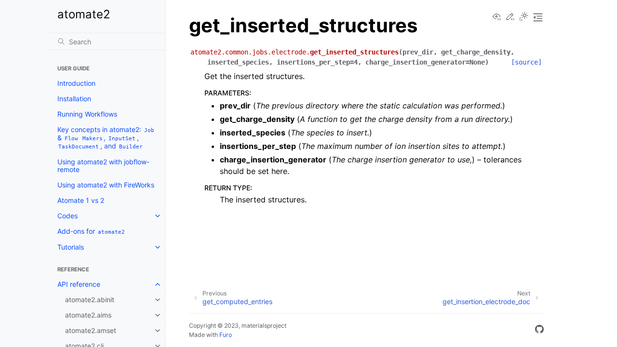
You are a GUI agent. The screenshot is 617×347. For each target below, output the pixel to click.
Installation (74, 98)
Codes (67, 216)
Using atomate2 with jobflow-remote (103, 166)
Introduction (76, 83)
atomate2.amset (90, 330)
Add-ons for (91, 231)
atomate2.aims (88, 315)
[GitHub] (539, 330)
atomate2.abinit (89, 299)
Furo (225, 334)
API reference (78, 284)
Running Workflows (87, 114)
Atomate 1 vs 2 (80, 200)
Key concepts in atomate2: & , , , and (105, 137)
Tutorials (70, 247)
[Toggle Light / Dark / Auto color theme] (523, 17)
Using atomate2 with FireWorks (105, 185)
